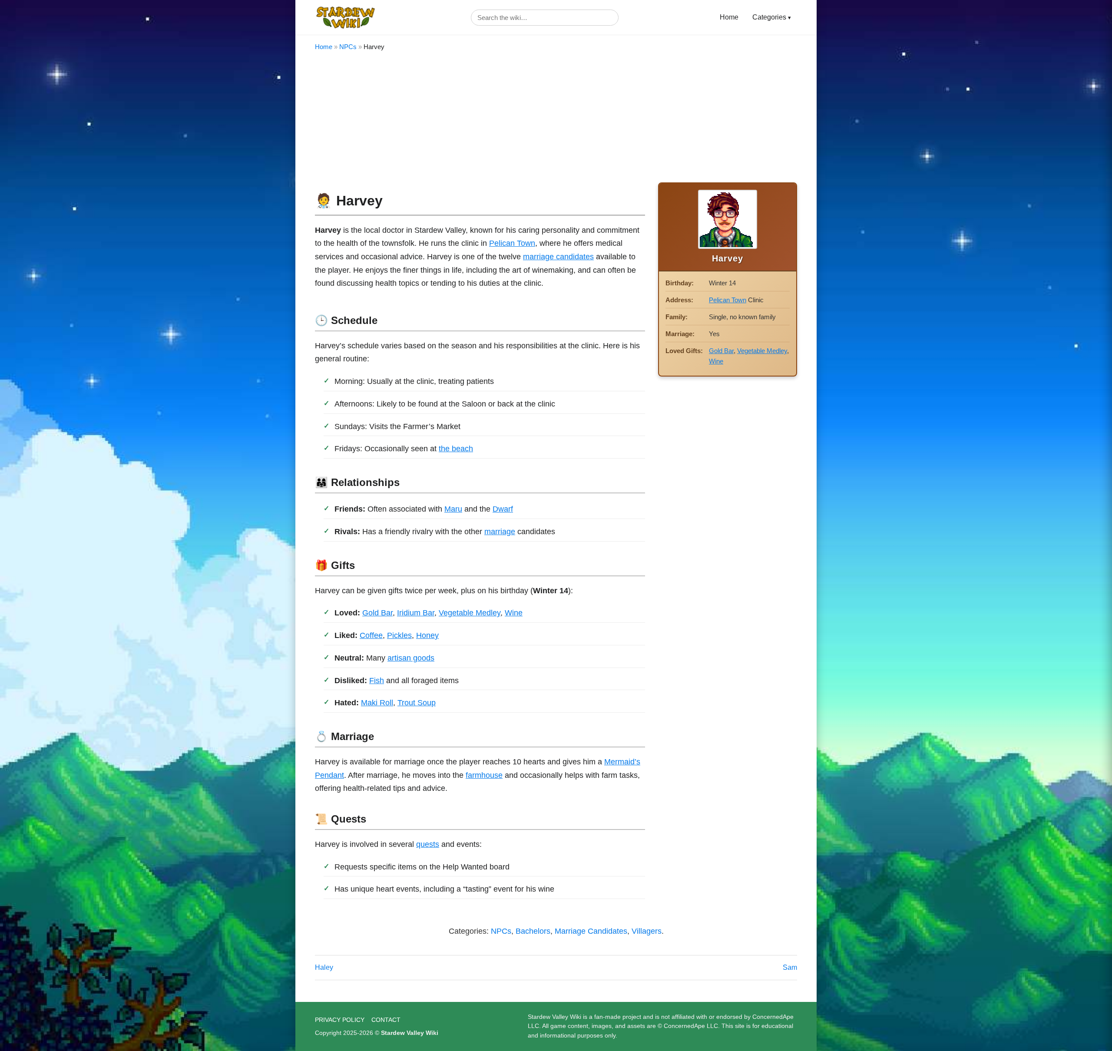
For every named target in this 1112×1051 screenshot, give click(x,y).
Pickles (399, 635)
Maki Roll (377, 702)
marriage (499, 531)
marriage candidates (558, 256)
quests (427, 844)
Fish (376, 680)
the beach (456, 448)
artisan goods (410, 658)
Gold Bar (377, 612)
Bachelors (533, 931)
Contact (385, 1019)
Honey (427, 635)
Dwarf (503, 509)
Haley (324, 967)
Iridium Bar (415, 612)
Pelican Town (512, 243)
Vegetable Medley (469, 612)
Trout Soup (416, 702)
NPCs (348, 46)
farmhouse (484, 775)
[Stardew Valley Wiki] (345, 17)
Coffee (371, 635)
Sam (790, 967)
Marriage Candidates (591, 931)
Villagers (647, 931)
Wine (514, 612)
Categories (769, 17)
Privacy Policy (339, 1019)
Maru (453, 509)
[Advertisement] (556, 117)
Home (729, 17)
